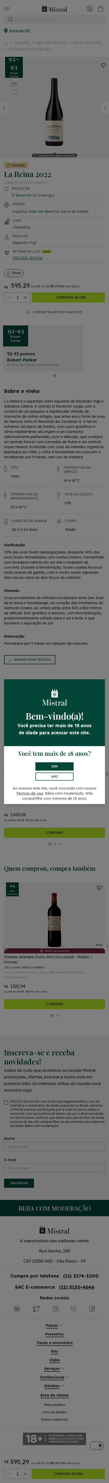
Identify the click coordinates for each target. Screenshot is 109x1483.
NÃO (54, 776)
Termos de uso (29, 793)
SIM (54, 766)
